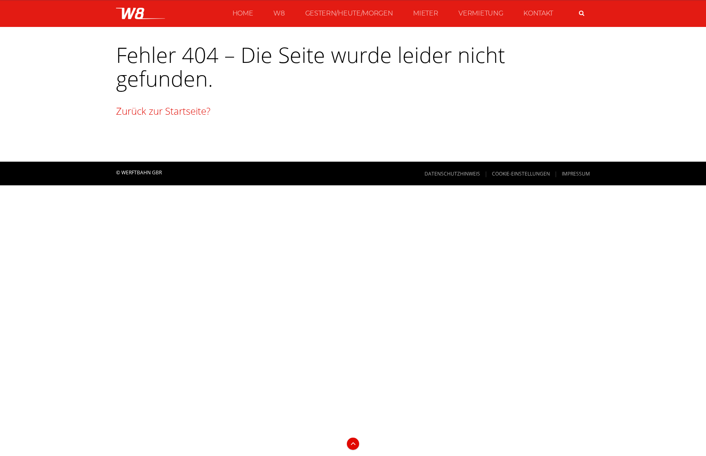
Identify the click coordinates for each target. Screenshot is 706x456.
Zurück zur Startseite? (163, 111)
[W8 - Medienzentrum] (140, 13)
